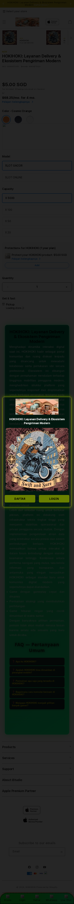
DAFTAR (20, 499)
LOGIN (54, 499)
